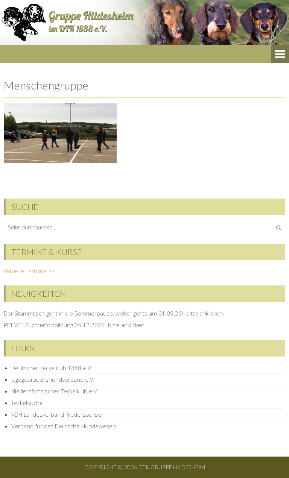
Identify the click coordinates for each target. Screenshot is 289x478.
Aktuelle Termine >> (29, 271)
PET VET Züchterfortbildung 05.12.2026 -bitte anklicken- (75, 325)
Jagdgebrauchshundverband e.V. (53, 379)
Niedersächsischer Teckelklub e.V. (55, 391)
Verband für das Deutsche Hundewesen (63, 426)
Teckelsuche (27, 403)
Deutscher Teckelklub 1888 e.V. (52, 368)
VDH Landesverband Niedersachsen (58, 414)
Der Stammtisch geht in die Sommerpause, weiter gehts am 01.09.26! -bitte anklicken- (114, 313)
